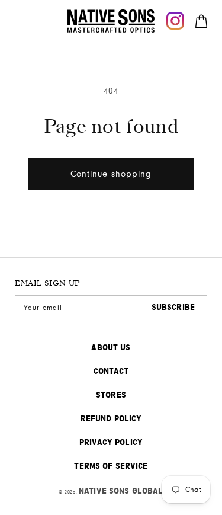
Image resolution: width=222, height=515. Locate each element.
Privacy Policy (111, 442)
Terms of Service (110, 466)
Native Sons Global (121, 491)
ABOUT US (110, 348)
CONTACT (111, 371)
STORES (111, 395)
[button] (28, 21)
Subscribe (173, 307)
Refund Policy (111, 419)
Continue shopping (111, 174)
